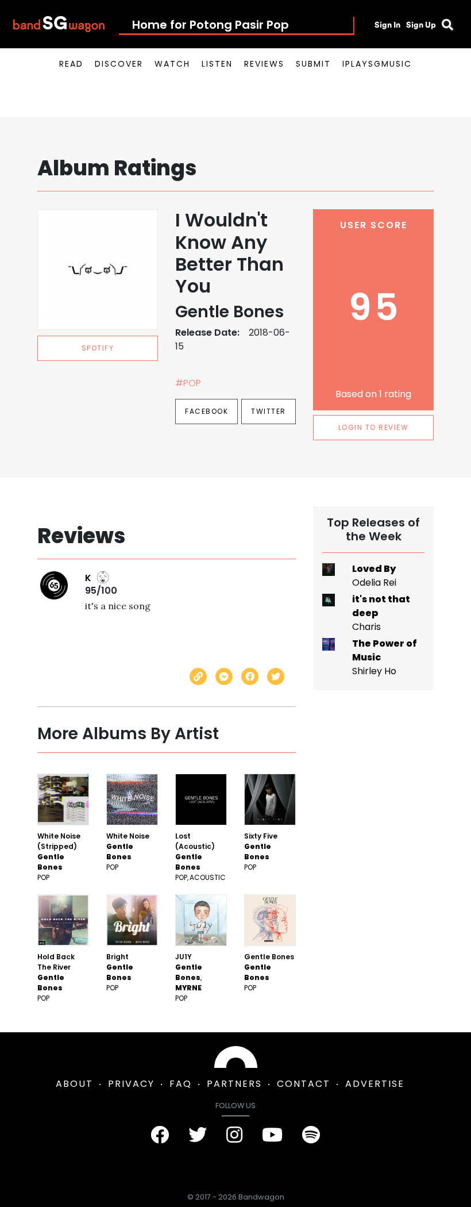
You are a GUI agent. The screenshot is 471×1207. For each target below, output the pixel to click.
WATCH (172, 64)
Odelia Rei (374, 582)
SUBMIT (313, 64)
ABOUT (74, 1083)
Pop (43, 877)
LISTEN (217, 64)
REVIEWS (264, 64)
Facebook (206, 411)
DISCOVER (119, 64)
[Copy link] (198, 676)
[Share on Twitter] (275, 676)
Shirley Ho (374, 671)
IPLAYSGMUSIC (377, 64)
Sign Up (421, 25)
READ (71, 64)
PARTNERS (234, 1083)
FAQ (180, 1083)
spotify (98, 348)
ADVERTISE (374, 1083)
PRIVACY (131, 1083)
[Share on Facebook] (249, 676)
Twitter (268, 411)
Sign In (387, 25)
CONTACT (303, 1083)
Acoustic (208, 877)
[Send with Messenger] (224, 676)
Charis (366, 626)
